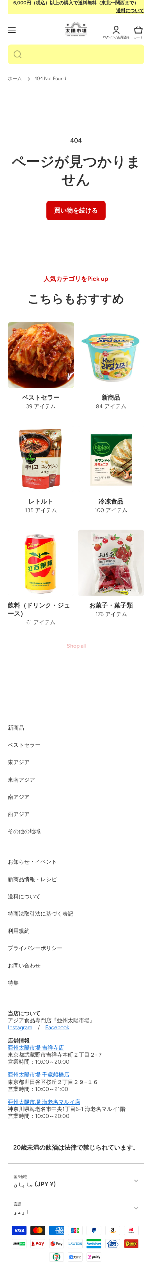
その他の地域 (24, 831)
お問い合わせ (24, 965)
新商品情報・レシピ (32, 879)
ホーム (15, 78)
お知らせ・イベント (32, 862)
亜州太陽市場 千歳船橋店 (38, 1074)
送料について (130, 10)
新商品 (16, 728)
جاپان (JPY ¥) (35, 1184)
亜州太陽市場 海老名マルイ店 (44, 1102)
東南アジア (21, 780)
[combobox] (76, 54)
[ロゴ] (76, 29)
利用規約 (19, 931)
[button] (138, 30)
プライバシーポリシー (35, 948)
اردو (21, 1211)
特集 (13, 983)
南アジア (19, 797)
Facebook (57, 1027)
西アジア (19, 814)
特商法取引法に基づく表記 (40, 914)
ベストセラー (24, 745)
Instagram (20, 1027)
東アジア (19, 762)
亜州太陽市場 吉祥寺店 (36, 1047)
